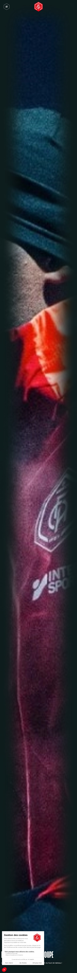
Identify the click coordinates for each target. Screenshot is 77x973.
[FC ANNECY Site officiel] (38, 7)
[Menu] (7, 6)
